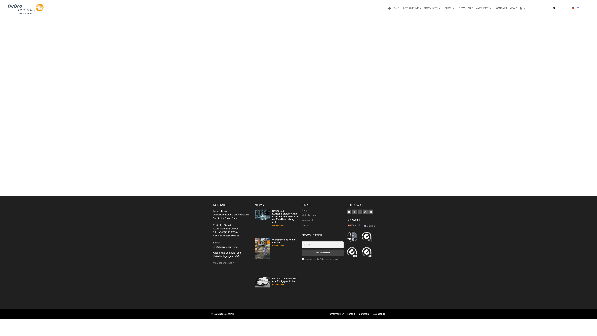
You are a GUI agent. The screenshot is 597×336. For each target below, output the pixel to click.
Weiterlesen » (278, 225)
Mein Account (309, 215)
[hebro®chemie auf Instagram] (365, 212)
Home (395, 8)
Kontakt (501, 8)
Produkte (430, 8)
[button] (554, 8)
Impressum (364, 314)
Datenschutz (379, 314)
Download (466, 8)
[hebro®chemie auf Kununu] (360, 212)
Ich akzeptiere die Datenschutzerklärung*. (322, 259)
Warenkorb (308, 220)
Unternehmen (411, 8)
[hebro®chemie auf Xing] (354, 212)
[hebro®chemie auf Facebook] (349, 212)
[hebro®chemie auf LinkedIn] (370, 212)
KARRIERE (482, 8)
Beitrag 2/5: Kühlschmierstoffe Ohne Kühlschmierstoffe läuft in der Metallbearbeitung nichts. (285, 216)
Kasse (305, 225)
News (513, 8)
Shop (448, 8)
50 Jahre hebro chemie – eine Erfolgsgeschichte (284, 280)
